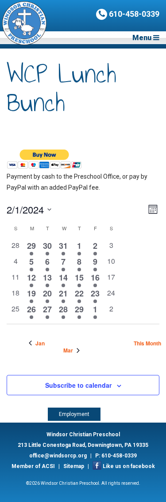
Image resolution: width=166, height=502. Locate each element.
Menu (142, 38)
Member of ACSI (33, 466)
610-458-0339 (133, 14)
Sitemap (73, 466)
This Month (147, 343)
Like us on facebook (129, 466)
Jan (40, 343)
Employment (74, 414)
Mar (68, 350)
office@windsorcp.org (58, 456)
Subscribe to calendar (78, 385)
